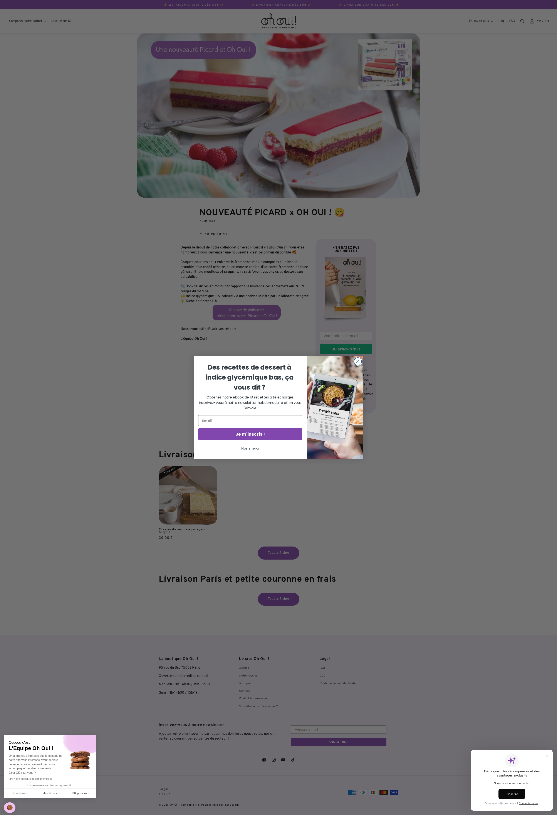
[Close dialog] (358, 361)
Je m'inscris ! (250, 434)
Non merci (19, 793)
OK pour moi (80, 793)
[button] (9, 807)
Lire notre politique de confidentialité (30, 778)
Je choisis (50, 793)
